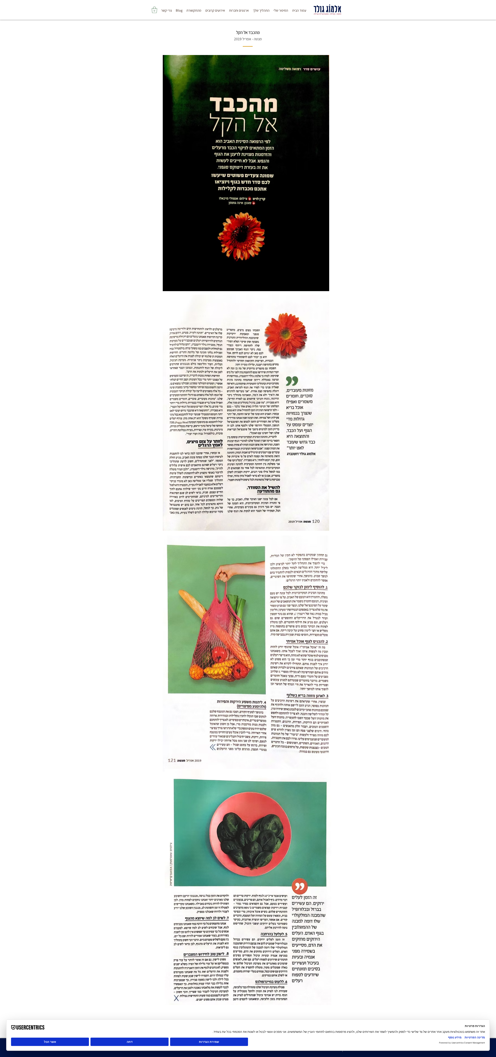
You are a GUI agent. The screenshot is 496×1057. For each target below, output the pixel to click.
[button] (261, 10)
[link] (154, 10)
